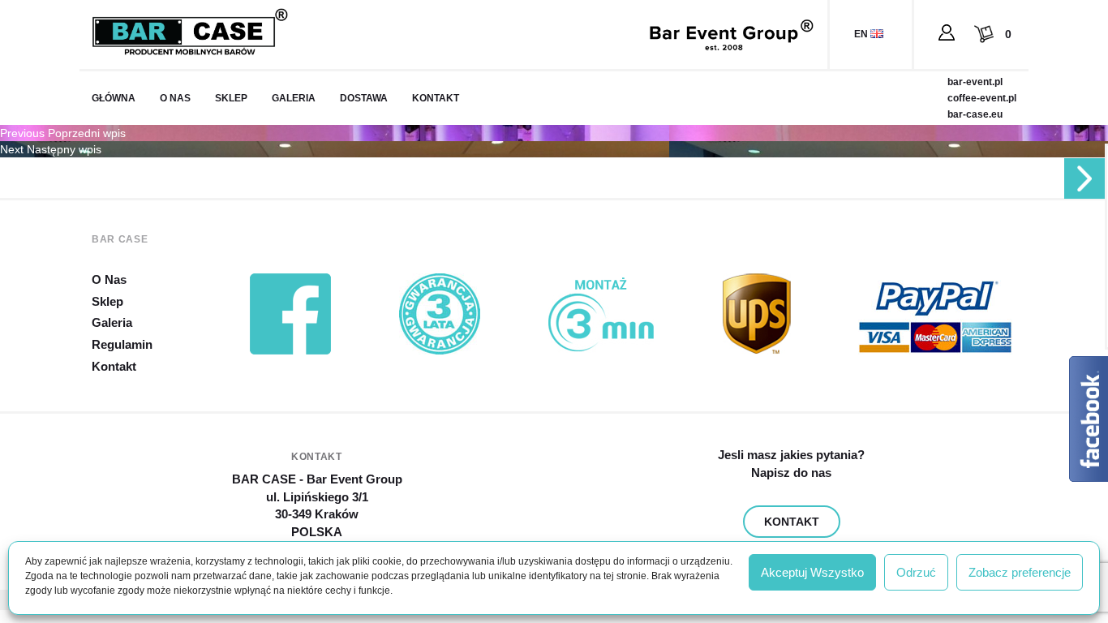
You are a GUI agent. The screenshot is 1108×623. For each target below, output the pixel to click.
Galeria (112, 322)
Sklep (107, 301)
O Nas (109, 279)
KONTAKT (435, 98)
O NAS (175, 98)
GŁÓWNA (113, 98)
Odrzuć (916, 572)
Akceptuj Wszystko (812, 572)
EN (862, 34)
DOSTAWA (364, 98)
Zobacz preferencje (1019, 572)
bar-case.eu (975, 114)
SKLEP (231, 98)
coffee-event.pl (981, 98)
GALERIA (294, 98)
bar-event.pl (975, 82)
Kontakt (114, 366)
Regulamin (122, 344)
